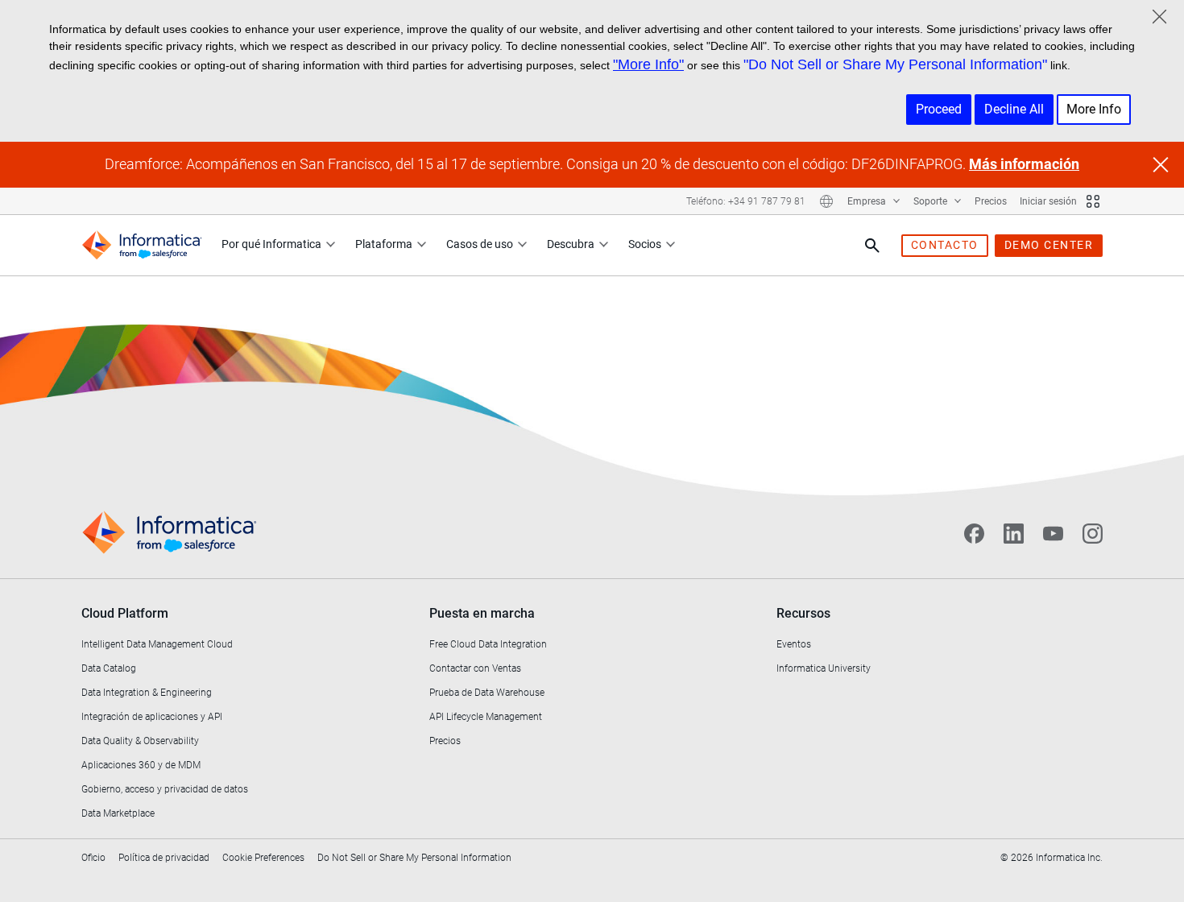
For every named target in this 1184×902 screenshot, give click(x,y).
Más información (1024, 163)
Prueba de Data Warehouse (486, 692)
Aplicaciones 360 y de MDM (141, 765)
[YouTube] (1053, 533)
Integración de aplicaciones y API (151, 716)
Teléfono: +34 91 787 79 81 (745, 201)
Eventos (793, 644)
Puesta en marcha (482, 613)
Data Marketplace (118, 813)
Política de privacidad (163, 857)
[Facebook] (974, 533)
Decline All (1014, 109)
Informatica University (823, 668)
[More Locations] (826, 201)
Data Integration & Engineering (146, 692)
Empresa (867, 201)
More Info (1093, 109)
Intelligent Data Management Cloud (157, 644)
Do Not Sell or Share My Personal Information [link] (414, 857)
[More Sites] (1093, 201)
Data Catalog (108, 668)
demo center (1049, 244)
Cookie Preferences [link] (263, 857)
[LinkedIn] (1014, 533)
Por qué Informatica (271, 244)
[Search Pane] (872, 245)
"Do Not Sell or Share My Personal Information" (895, 64)
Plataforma (383, 244)
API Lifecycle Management (485, 716)
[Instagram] (1093, 533)
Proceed (939, 109)
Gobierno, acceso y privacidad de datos (164, 789)
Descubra (570, 244)
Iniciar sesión (1048, 201)
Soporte (931, 201)
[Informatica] (141, 245)
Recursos (803, 613)
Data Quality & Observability (140, 741)
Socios (644, 244)
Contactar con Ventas (475, 668)
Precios (991, 201)
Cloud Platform (124, 613)
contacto (945, 244)
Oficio (93, 857)
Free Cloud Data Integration (488, 644)
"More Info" (648, 64)
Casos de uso (479, 244)
